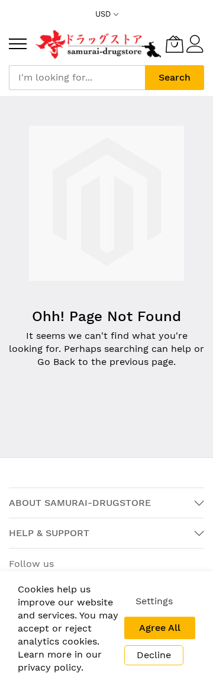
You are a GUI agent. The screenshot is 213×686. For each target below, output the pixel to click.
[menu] (18, 44)
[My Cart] (174, 43)
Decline (154, 655)
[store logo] (99, 43)
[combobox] (77, 77)
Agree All (159, 627)
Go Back (56, 361)
